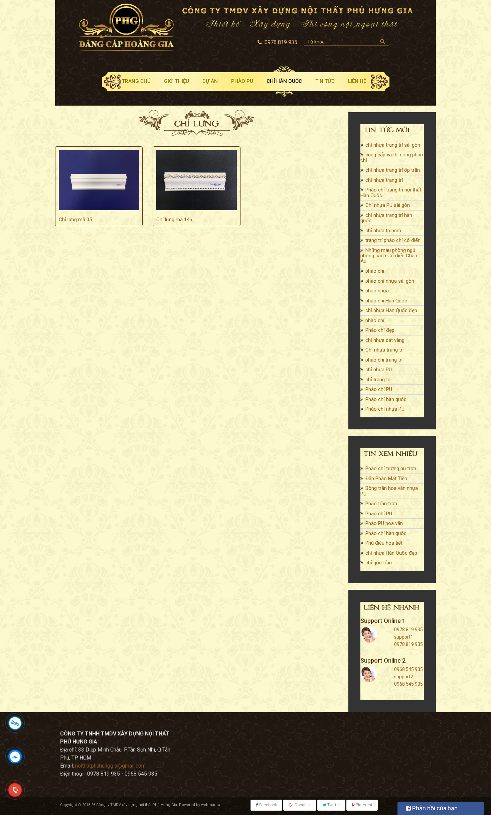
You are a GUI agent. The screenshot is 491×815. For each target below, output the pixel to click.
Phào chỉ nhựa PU (384, 409)
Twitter (333, 805)
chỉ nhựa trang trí (384, 180)
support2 (403, 676)
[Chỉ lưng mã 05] (98, 180)
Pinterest (363, 805)
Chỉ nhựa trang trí (384, 350)
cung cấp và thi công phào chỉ (391, 157)
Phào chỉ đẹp (379, 330)
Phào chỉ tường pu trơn (390, 468)
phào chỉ (374, 320)
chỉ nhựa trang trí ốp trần (392, 170)
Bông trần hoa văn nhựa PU (389, 491)
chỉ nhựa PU (378, 370)
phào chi (374, 271)
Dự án (210, 81)
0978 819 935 (408, 629)
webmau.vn (211, 805)
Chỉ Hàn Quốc (284, 81)
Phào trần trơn (381, 504)
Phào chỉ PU (378, 389)
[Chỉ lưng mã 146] (196, 180)
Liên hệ (357, 81)
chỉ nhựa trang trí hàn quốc (386, 218)
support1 (403, 637)
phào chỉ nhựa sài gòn (389, 281)
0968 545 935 (408, 669)
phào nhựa (377, 291)
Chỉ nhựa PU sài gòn (387, 205)
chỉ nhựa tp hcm (383, 231)
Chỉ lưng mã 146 (174, 220)
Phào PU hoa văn (384, 523)
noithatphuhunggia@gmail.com (110, 766)
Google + (302, 805)
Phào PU (242, 81)
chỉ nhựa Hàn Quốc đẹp (391, 310)
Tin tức (325, 81)
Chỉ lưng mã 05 (75, 220)
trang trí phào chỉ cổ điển (393, 240)
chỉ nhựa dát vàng (384, 340)
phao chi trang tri (383, 360)
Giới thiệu (176, 81)
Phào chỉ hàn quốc (385, 399)
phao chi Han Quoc (386, 301)
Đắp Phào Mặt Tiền (386, 479)
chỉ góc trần (378, 563)
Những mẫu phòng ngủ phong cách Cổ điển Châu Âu (388, 255)
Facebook (267, 805)
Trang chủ (136, 81)
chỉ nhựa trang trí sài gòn (392, 145)
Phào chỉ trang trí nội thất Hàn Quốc (390, 192)
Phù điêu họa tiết (383, 543)
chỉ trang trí (377, 380)
